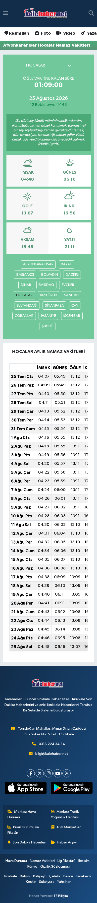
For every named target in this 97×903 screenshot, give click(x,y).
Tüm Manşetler (68, 827)
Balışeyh (40, 876)
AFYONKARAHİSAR (38, 264)
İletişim (84, 861)
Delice (68, 876)
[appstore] (25, 789)
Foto (45, 33)
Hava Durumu (16, 861)
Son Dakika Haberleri (29, 842)
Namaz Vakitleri (42, 861)
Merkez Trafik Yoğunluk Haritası (65, 814)
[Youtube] (57, 773)
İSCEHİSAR (71, 316)
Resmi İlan (18, 33)
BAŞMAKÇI (25, 275)
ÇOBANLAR (24, 316)
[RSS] (66, 773)
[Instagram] (49, 773)
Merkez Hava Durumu (21, 814)
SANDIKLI (71, 295)
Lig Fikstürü (66, 861)
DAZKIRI (72, 275)
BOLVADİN (49, 275)
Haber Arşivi (67, 842)
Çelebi (54, 876)
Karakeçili (83, 876)
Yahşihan (64, 882)
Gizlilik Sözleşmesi (55, 866)
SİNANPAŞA (54, 305)
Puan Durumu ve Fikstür (23, 829)
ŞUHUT (47, 326)
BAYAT (66, 264)
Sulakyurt (46, 882)
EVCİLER (68, 285)
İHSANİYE (48, 316)
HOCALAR (24, 295)
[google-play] (71, 789)
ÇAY (74, 305)
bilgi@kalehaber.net (51, 754)
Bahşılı (25, 876)
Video (68, 33)
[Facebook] (31, 773)
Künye (32, 866)
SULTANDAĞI (26, 305)
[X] (40, 773)
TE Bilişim (60, 896)
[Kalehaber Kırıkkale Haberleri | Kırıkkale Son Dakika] (47, 13)
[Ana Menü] (5, 13)
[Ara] (91, 13)
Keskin (31, 882)
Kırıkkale (10, 876)
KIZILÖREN (48, 295)
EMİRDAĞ (46, 285)
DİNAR (26, 285)
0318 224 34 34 (52, 744)
